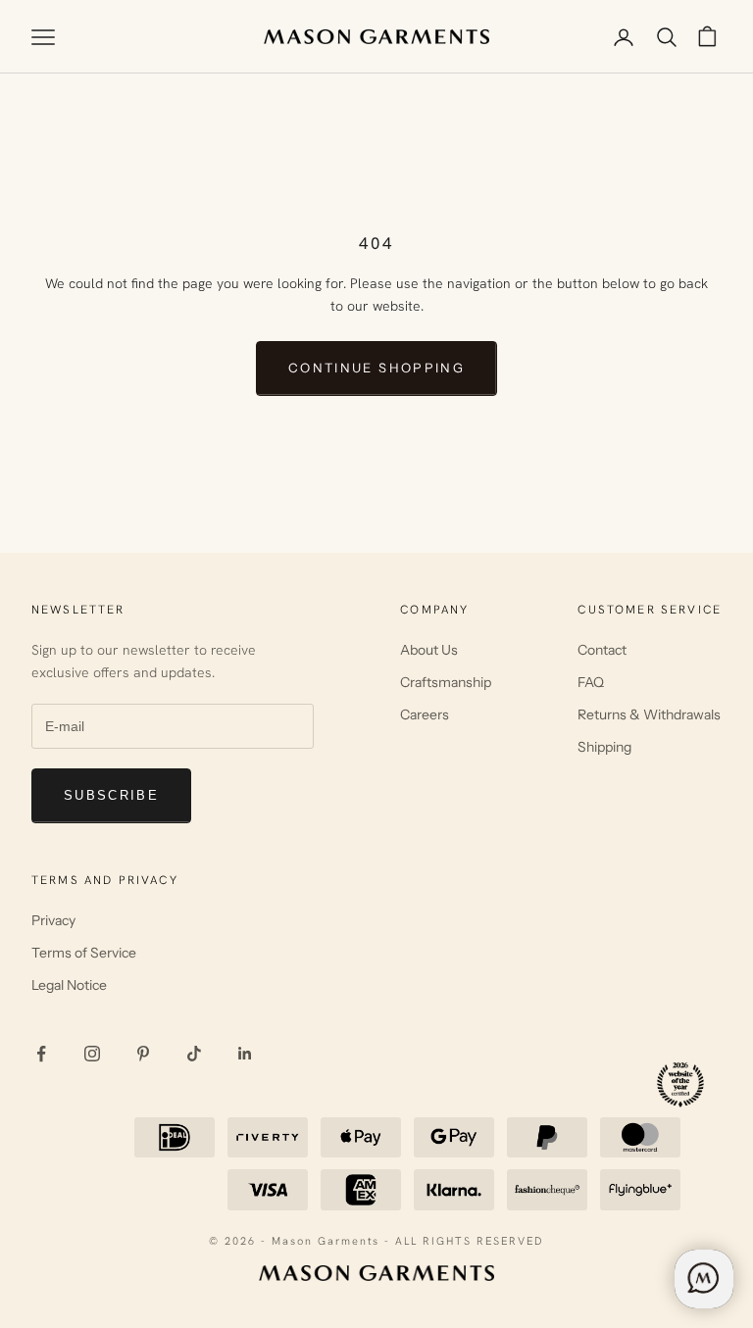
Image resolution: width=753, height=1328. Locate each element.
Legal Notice (69, 985)
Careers (424, 714)
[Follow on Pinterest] (143, 1053)
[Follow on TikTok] (194, 1053)
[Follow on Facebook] (41, 1053)
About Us (429, 650)
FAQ (590, 682)
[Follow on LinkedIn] (245, 1053)
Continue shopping (376, 367)
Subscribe (111, 795)
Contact (602, 650)
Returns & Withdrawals (649, 714)
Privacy (53, 920)
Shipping (604, 747)
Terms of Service (83, 952)
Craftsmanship (445, 682)
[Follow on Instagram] (92, 1053)
